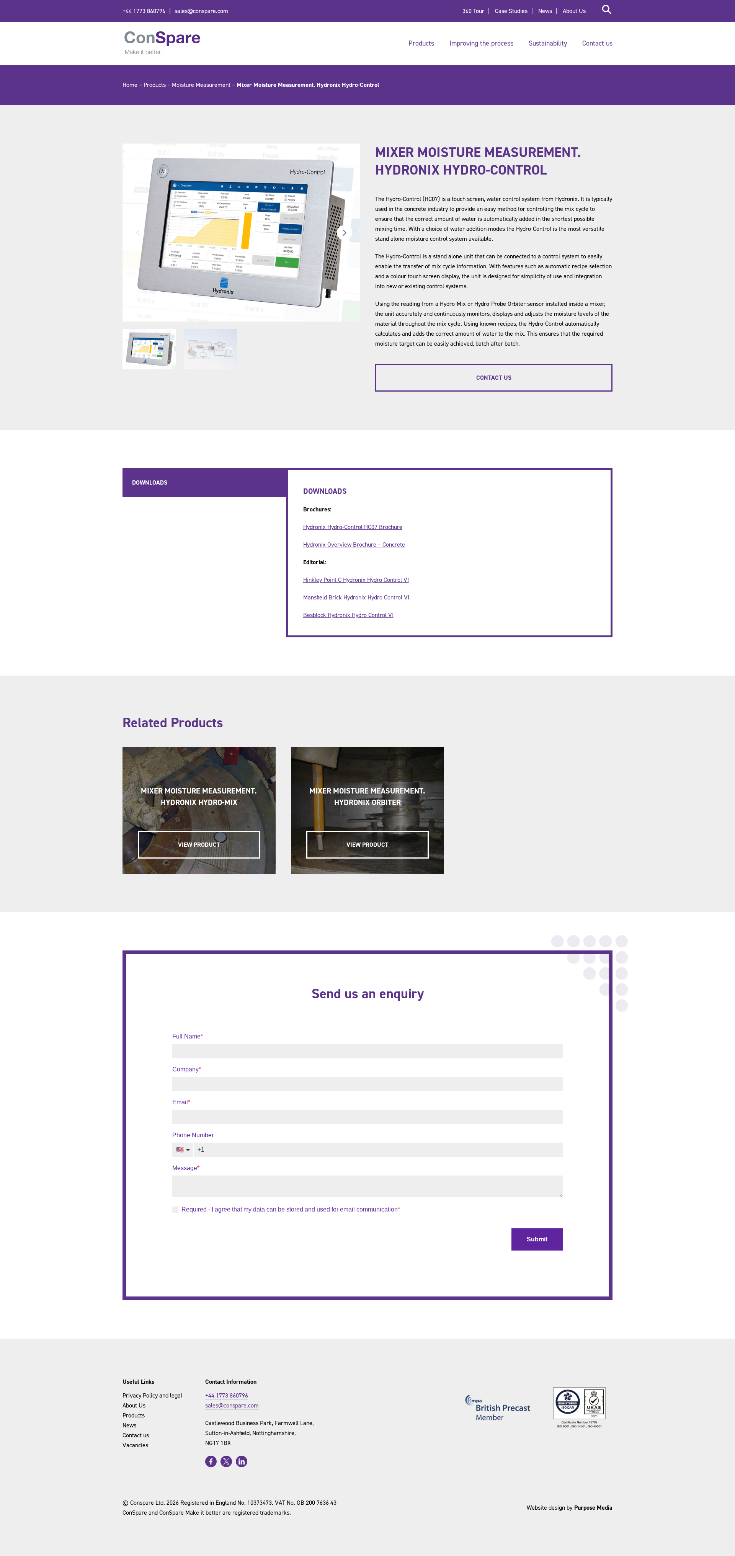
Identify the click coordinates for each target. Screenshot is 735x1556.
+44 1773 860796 (143, 11)
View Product (199, 845)
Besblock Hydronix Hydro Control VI (348, 615)
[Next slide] (344, 232)
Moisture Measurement (201, 85)
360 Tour (473, 11)
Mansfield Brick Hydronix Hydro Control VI (356, 597)
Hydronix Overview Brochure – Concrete (354, 544)
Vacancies (135, 1445)
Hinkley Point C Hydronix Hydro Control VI (356, 580)
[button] (149, 349)
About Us (574, 11)
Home (129, 85)
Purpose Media (593, 1508)
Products (421, 43)
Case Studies (511, 11)
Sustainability (548, 43)
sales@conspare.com (201, 11)
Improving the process (481, 43)
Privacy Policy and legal (152, 1395)
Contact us (597, 43)
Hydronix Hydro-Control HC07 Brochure (352, 527)
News (545, 11)
